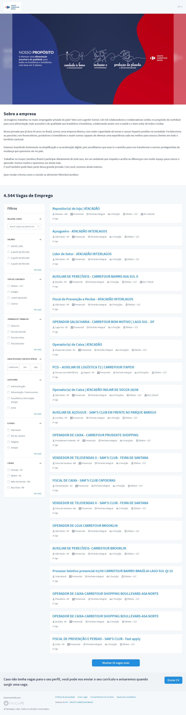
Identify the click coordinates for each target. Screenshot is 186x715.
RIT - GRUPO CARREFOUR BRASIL (79, 702)
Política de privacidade (65, 697)
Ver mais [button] (37, 269)
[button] (180, 7)
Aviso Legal (82, 697)
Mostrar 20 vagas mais (115, 663)
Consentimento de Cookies (102, 697)
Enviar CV (173, 680)
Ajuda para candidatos (126, 697)
